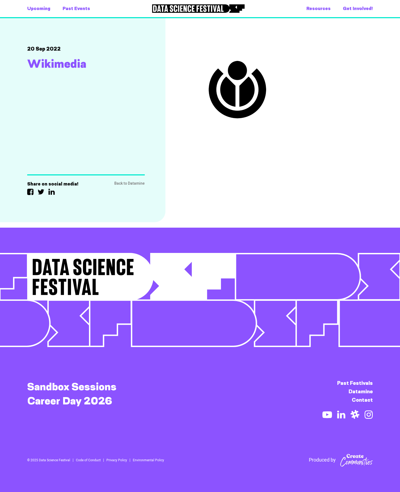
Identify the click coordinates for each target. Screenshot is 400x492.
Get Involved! (358, 8)
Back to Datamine (129, 183)
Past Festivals (355, 383)
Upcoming (38, 8)
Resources (318, 8)
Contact (362, 400)
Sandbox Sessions (71, 386)
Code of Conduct (88, 460)
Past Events (76, 8)
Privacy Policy (116, 460)
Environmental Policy (148, 460)
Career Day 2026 (69, 401)
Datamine (361, 391)
